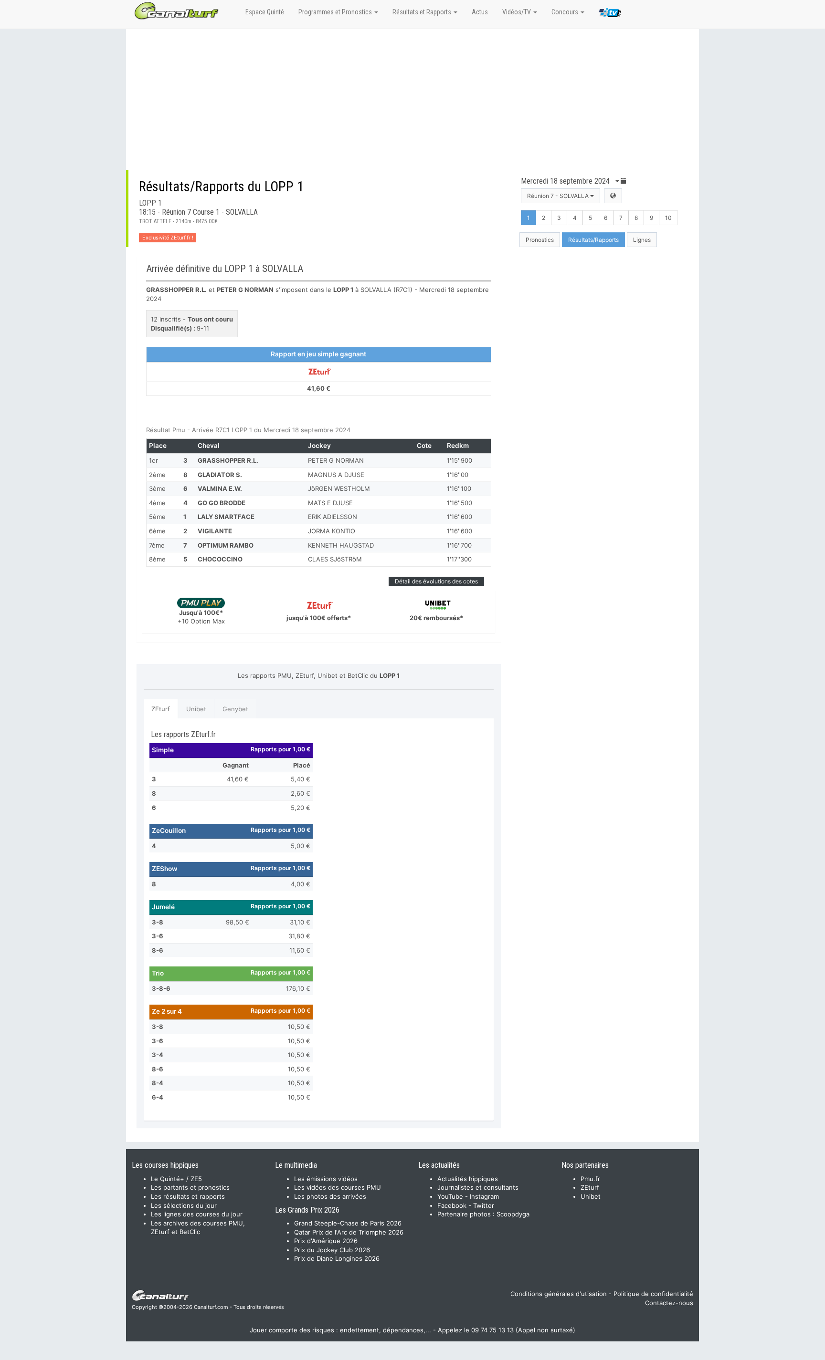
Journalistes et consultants (477, 1187)
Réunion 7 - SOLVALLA (558, 195)
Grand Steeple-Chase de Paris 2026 (348, 1223)
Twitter (483, 1205)
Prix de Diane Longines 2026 (337, 1258)
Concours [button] (565, 12)
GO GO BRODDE (221, 503)
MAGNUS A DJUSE (336, 474)
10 (668, 217)
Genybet (235, 709)
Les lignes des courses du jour (197, 1214)
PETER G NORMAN (336, 460)
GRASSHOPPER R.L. (228, 460)
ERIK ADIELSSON (332, 516)
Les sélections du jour (184, 1205)
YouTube (450, 1196)
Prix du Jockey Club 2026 (332, 1250)
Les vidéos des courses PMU (337, 1187)
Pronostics (540, 239)
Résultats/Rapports (593, 239)
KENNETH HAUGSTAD (341, 545)
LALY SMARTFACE (226, 516)
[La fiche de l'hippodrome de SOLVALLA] (613, 195)
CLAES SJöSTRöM (335, 559)
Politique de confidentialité (653, 1294)
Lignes (642, 239)
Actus (480, 12)
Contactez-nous (669, 1303)
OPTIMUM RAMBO (226, 545)
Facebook (451, 1205)
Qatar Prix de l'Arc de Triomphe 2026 (348, 1232)
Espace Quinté (264, 12)
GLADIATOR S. (220, 474)
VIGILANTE (215, 531)
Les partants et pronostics (190, 1187)
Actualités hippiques (467, 1179)
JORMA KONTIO (331, 531)
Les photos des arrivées (330, 1196)
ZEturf (160, 709)
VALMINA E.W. (220, 488)
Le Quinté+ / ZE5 (176, 1179)
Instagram (484, 1196)
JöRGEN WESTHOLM (339, 488)
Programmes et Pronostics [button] (335, 12)
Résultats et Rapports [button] (422, 12)
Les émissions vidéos (326, 1179)
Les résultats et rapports (188, 1196)
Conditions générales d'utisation (558, 1294)
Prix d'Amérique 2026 (326, 1241)
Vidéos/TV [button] (517, 12)
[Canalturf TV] (610, 14)
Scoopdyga (513, 1214)
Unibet (196, 709)
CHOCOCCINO (220, 559)
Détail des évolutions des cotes (436, 581)
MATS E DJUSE (330, 503)
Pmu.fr (590, 1179)
